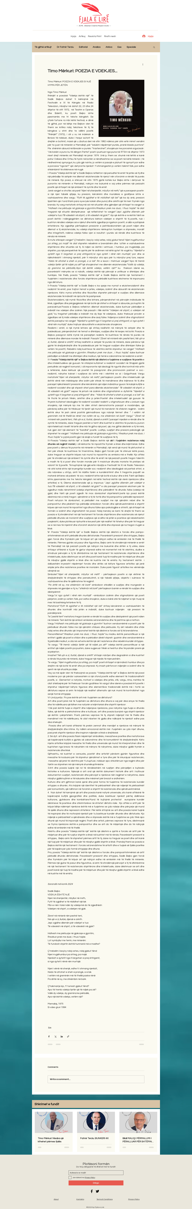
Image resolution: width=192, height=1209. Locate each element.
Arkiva (109, 47)
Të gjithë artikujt (43, 47)
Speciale (131, 47)
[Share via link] (68, 1036)
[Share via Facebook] (49, 1036)
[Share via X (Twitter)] (55, 1036)
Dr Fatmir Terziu (65, 47)
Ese (119, 47)
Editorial (83, 47)
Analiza (96, 47)
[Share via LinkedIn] (61, 1036)
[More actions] (142, 64)
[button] (154, 47)
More (144, 47)
